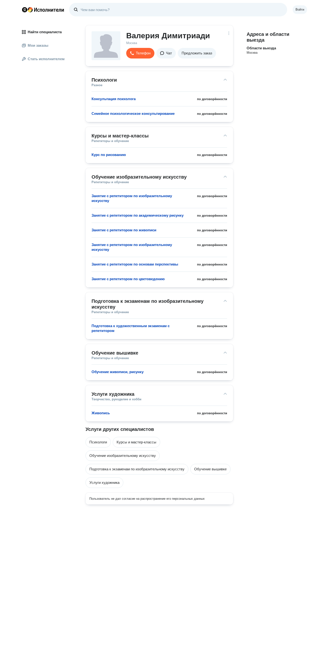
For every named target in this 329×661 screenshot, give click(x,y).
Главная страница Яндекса (24, 9)
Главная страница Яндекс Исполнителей (43, 9)
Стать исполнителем (46, 59)
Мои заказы (38, 45)
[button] (140, 53)
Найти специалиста (45, 32)
